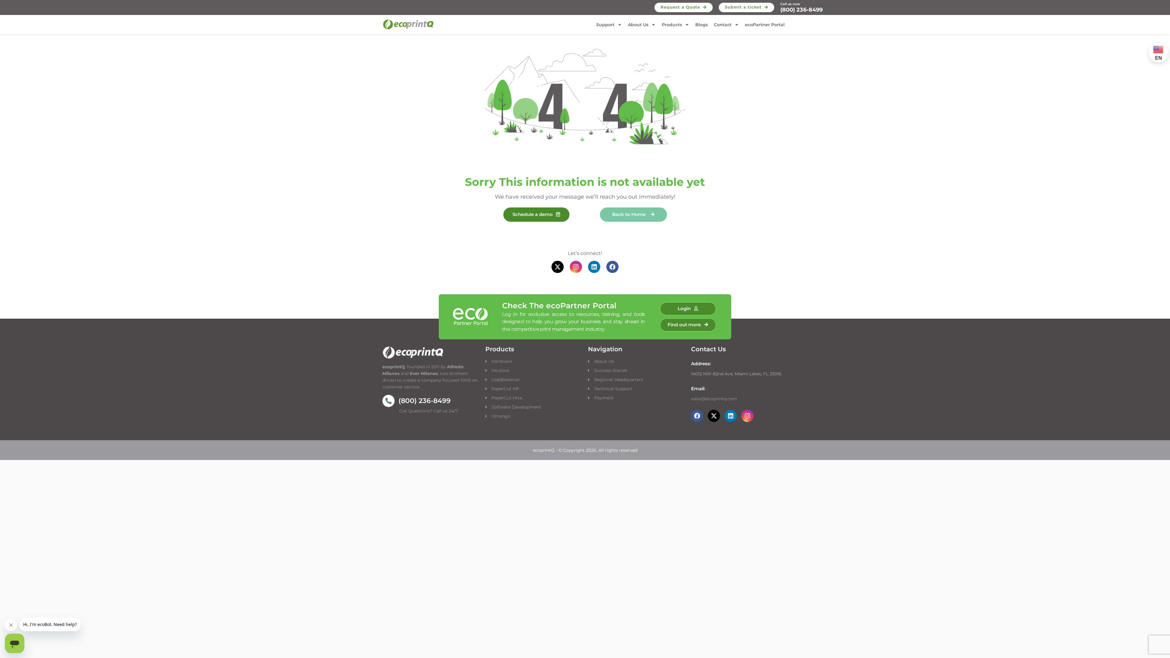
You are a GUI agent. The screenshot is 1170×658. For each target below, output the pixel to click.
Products (672, 24)
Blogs (701, 24)
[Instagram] (576, 267)
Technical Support (613, 388)
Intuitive (500, 370)
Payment (604, 398)
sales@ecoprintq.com (714, 399)
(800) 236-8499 (801, 9)
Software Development (516, 407)
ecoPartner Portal (765, 24)
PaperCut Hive (506, 398)
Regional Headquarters (618, 379)
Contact (723, 24)
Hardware (502, 361)
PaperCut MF (505, 388)
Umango (500, 416)
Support (605, 24)
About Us (638, 24)
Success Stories (610, 370)
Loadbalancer (505, 379)
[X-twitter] (557, 267)
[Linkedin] (594, 267)
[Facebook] (612, 267)
